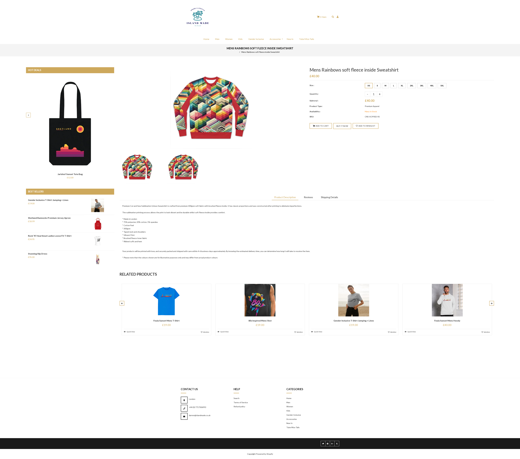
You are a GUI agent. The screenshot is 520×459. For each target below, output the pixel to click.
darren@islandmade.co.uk (199, 415)
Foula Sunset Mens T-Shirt (166, 320)
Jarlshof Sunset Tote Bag (70, 174)
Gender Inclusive (293, 415)
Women (289, 406)
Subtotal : (314, 100)
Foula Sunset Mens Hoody (447, 320)
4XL (432, 85)
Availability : (315, 111)
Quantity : (314, 94)
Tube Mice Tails (293, 427)
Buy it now (342, 126)
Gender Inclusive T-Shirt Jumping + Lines (48, 200)
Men (288, 402)
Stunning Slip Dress (37, 253)
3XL (421, 85)
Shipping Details (329, 197)
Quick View (130, 332)
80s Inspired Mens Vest (260, 320)
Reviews (308, 197)
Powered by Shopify (264, 454)
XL (402, 85)
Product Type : (316, 106)
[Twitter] (323, 443)
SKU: (312, 116)
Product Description (285, 197)
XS (369, 85)
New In (289, 423)
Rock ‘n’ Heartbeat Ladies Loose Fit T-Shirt (50, 235)
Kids (288, 411)
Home (288, 398)
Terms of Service (241, 402)
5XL (442, 85)
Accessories (291, 419)
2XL (411, 85)
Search (236, 398)
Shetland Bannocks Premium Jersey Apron (49, 218)
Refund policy (239, 406)
